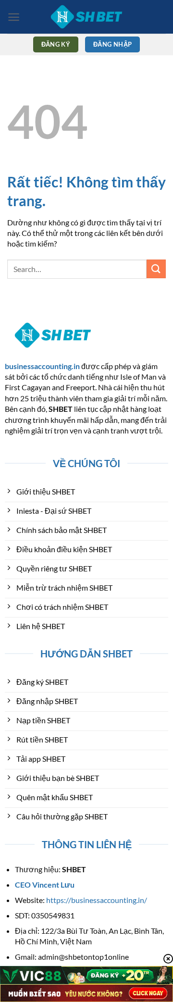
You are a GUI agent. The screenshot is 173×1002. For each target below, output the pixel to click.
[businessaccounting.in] (86, 17)
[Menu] (13, 17)
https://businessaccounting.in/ (96, 899)
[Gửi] (156, 269)
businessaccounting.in (42, 366)
